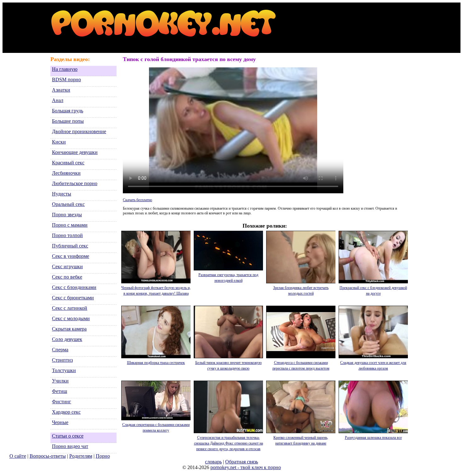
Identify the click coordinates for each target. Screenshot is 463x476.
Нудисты (61, 193)
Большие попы (68, 121)
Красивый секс (68, 162)
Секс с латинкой (69, 308)
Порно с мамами (70, 225)
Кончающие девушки (75, 152)
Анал (57, 100)
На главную (64, 69)
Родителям (80, 456)
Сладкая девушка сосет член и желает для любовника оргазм (373, 365)
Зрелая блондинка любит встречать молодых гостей (301, 291)
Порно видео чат (70, 446)
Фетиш (59, 391)
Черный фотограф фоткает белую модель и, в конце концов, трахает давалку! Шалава (156, 291)
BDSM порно (66, 79)
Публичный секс (70, 245)
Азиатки (61, 90)
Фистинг (61, 401)
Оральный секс (68, 204)
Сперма (60, 349)
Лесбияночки (66, 173)
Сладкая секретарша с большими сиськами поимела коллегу (156, 427)
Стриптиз (62, 360)
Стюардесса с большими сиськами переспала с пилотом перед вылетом (300, 365)
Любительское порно (74, 183)
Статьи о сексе (67, 436)
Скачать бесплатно (137, 200)
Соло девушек (67, 339)
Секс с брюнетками (73, 297)
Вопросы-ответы (48, 456)
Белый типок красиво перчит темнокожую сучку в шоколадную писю (228, 365)
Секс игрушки (67, 266)
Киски (59, 141)
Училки (60, 380)
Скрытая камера (69, 329)
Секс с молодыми (71, 318)
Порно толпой (67, 235)
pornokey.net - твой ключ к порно (245, 467)
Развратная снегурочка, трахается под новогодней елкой (228, 278)
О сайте (17, 456)
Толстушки (64, 370)
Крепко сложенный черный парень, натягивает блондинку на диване (300, 440)
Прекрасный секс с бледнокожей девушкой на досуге (373, 291)
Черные (60, 422)
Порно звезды (67, 214)
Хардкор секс (66, 412)
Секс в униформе (70, 256)
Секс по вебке (67, 277)
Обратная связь (241, 461)
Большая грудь (67, 110)
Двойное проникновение (79, 131)
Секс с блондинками (74, 287)
